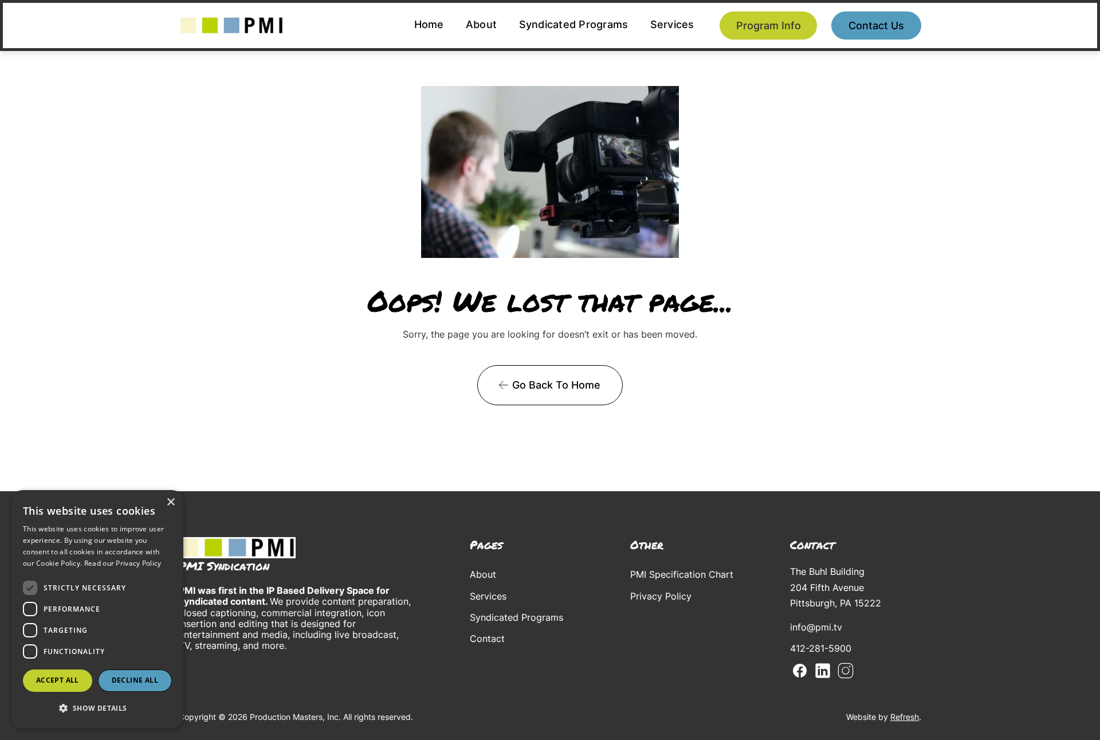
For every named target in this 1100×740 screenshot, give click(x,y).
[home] (231, 25)
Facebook (799, 670)
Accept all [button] (57, 680)
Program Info (768, 25)
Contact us (876, 25)
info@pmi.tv (816, 627)
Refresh (904, 717)
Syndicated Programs (573, 24)
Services (672, 24)
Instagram (845, 670)
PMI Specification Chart (681, 574)
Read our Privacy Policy (123, 563)
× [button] (170, 502)
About (481, 24)
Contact (487, 638)
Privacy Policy (661, 596)
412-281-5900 (820, 648)
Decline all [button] (135, 680)
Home (429, 24)
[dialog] (97, 609)
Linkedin (822, 670)
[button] (97, 708)
